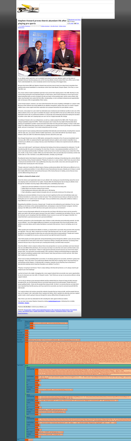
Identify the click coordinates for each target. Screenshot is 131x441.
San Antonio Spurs (27, 311)
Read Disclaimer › (23, 313)
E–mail (71, 23)
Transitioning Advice (61, 311)
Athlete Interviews (45, 26)
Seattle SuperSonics (39, 311)
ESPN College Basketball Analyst (41, 309)
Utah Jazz (70, 311)
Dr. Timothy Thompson (24, 26)
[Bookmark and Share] (74, 19)
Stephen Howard (50, 311)
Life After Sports (54, 26)
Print (77, 23)
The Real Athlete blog (28, 8)
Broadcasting (28, 309)
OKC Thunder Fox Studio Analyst (60, 309)
